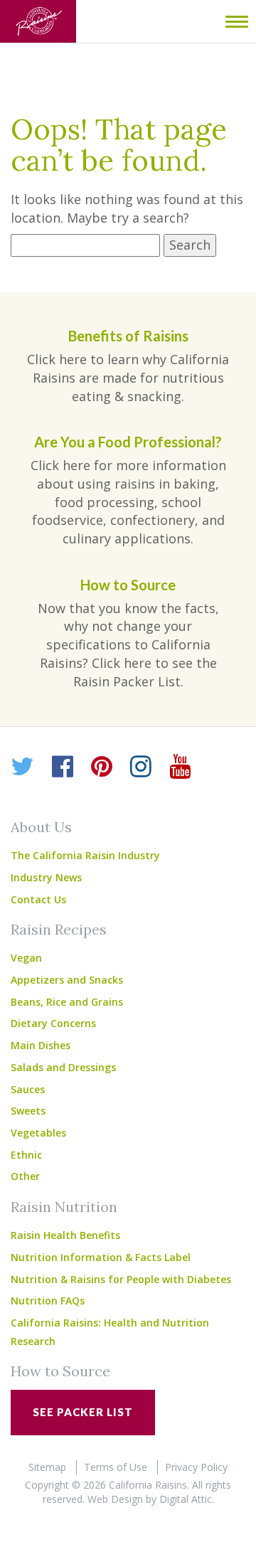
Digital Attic (185, 1499)
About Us (41, 827)
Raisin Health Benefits (65, 1235)
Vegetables (38, 1132)
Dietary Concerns (53, 1023)
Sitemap (47, 1467)
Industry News (46, 877)
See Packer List (83, 1411)
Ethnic (26, 1154)
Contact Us (38, 899)
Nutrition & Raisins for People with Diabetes (121, 1279)
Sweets (28, 1110)
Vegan (26, 957)
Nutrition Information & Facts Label (101, 1257)
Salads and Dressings (63, 1067)
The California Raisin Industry (85, 855)
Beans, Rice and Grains (67, 1002)
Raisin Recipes (59, 929)
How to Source (60, 1371)
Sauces (28, 1089)
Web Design (115, 1499)
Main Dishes (40, 1045)
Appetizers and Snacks (67, 980)
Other (25, 1176)
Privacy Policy (196, 1467)
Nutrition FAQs (48, 1300)
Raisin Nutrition (64, 1207)
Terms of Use (115, 1467)
